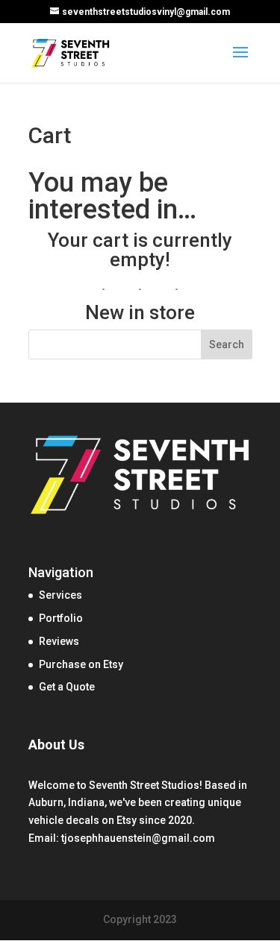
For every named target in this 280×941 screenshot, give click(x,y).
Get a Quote (67, 687)
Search (226, 344)
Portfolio (61, 618)
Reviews (59, 641)
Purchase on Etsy (81, 664)
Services (60, 595)
